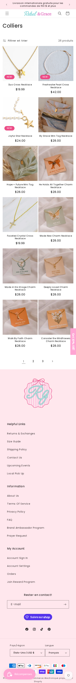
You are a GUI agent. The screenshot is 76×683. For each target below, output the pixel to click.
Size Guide (14, 441)
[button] (7, 13)
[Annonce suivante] (69, 4)
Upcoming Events (18, 465)
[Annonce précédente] (6, 4)
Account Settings (18, 566)
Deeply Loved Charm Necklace (56, 288)
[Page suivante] (52, 361)
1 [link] (23, 361)
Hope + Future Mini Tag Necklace (20, 186)
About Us (13, 496)
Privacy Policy (16, 511)
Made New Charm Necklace (56, 235)
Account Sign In (17, 558)
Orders (11, 574)
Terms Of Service (18, 503)
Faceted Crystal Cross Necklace (20, 237)
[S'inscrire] (65, 604)
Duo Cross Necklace (20, 84)
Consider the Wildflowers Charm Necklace (55, 339)
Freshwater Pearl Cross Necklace (56, 86)
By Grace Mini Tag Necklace (55, 136)
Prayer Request (17, 535)
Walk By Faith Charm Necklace (20, 339)
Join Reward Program (21, 582)
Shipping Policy (17, 449)
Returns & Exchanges (21, 433)
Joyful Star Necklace (20, 136)
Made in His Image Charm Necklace (20, 288)
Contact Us (14, 457)
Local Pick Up (15, 473)
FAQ (9, 520)
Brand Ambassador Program (25, 528)
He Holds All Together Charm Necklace (56, 186)
